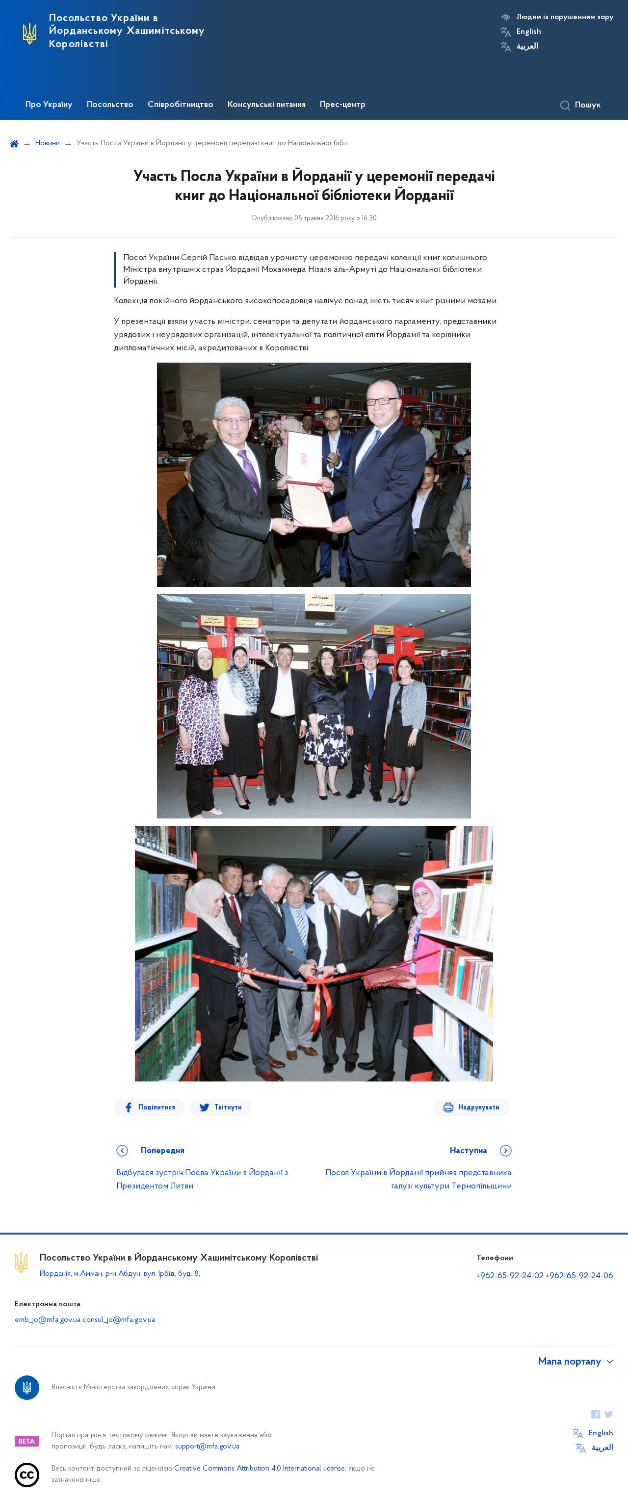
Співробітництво (180, 105)
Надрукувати (478, 1107)
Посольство (110, 105)
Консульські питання (267, 105)
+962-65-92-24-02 (510, 1276)
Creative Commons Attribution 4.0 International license (259, 1469)
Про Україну (49, 105)
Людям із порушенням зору (565, 17)
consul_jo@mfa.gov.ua (118, 1320)
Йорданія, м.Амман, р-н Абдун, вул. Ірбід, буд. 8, (120, 1274)
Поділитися (156, 1107)
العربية (527, 47)
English (529, 32)
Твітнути (228, 1107)
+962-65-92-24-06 (579, 1276)
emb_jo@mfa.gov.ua (47, 1320)
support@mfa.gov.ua (207, 1446)
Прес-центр (343, 105)
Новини (47, 143)
